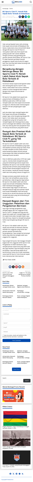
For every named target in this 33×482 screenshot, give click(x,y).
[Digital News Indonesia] (17, 2)
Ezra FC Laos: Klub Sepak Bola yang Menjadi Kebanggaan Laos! (8, 274)
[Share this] (20, 16)
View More (16, 369)
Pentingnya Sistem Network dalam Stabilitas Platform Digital (8, 296)
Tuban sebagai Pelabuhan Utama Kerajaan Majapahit (14, 447)
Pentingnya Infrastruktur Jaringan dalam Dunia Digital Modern (23, 291)
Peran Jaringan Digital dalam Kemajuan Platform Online (23, 296)
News (7, 17)
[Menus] (2, 2)
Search (4, 378)
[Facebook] (10, 266)
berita (4, 17)
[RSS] (23, 266)
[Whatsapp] (29, 16)
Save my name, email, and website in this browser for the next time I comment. (15, 336)
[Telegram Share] (26, 16)
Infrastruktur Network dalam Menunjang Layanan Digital (9, 291)
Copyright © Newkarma (7, 479)
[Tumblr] (19, 266)
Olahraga (10, 17)
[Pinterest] (16, 266)
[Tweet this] (23, 16)
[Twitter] (13, 266)
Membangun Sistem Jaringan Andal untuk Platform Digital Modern (9, 286)
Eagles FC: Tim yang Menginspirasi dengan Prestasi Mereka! (24, 273)
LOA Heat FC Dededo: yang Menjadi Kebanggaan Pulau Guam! (16, 465)
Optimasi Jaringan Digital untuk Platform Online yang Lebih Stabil (23, 286)
